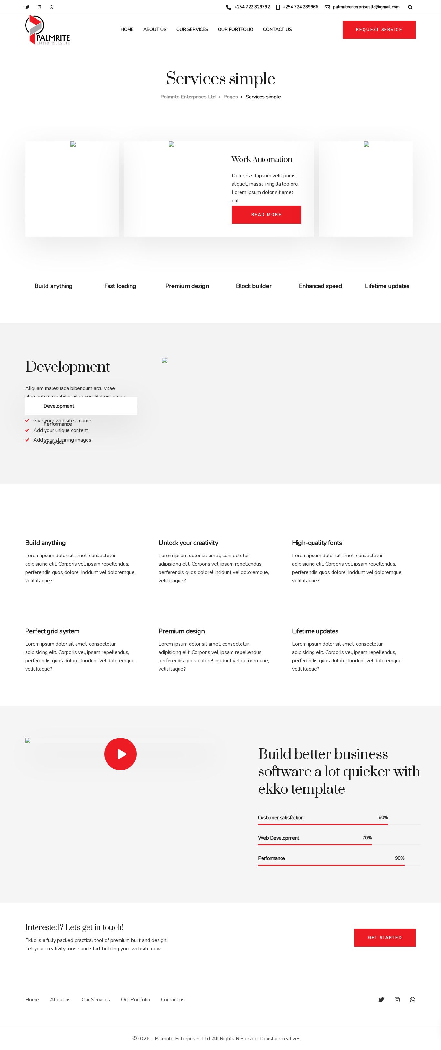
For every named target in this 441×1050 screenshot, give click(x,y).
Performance (57, 424)
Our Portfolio (235, 29)
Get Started (385, 937)
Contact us (277, 29)
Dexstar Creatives (280, 1038)
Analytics (53, 442)
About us (155, 29)
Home (127, 29)
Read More (266, 214)
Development (58, 406)
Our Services (192, 29)
